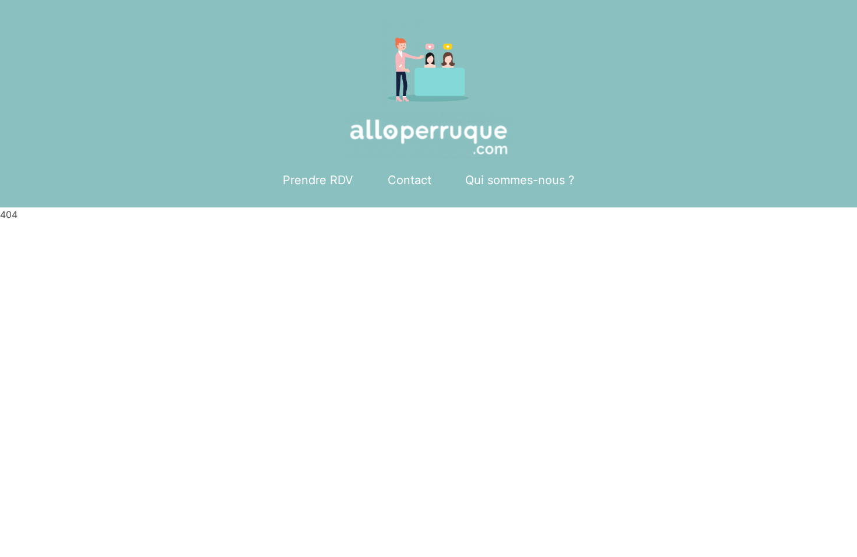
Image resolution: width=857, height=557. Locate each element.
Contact (409, 180)
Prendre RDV (318, 180)
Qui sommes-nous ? (519, 180)
